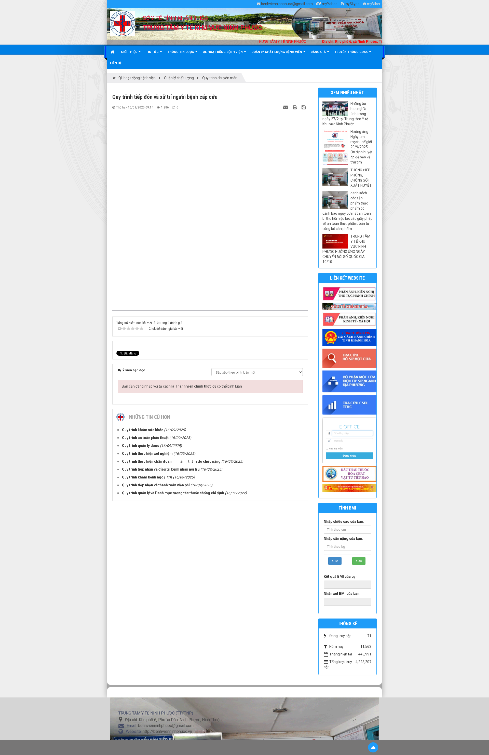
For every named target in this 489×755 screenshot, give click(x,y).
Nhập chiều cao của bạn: (344, 521)
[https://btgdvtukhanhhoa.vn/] (350, 488)
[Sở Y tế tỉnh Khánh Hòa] (350, 306)
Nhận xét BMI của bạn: (342, 594)
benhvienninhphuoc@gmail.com (287, 4)
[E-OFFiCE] (350, 440)
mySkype (352, 4)
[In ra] (295, 107)
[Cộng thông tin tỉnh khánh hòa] (350, 337)
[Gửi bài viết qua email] (286, 107)
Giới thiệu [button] (129, 52)
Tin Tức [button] (152, 52)
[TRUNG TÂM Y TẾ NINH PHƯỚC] (122, 23)
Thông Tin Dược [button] (181, 52)
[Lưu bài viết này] (304, 107)
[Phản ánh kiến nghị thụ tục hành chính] (350, 293)
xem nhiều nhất (347, 92)
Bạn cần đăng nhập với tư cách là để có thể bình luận (182, 386)
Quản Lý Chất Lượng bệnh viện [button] (277, 52)
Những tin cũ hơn (149, 417)
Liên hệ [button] (116, 63)
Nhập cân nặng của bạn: (343, 539)
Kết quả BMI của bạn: (341, 576)
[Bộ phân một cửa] (350, 381)
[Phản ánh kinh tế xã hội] (350, 319)
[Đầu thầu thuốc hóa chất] (350, 473)
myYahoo (329, 4)
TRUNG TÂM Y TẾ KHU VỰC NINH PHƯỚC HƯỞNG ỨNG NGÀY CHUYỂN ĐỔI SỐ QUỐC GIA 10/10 (346, 249)
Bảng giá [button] (319, 52)
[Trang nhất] (113, 52)
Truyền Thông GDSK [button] (351, 52)
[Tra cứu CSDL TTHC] (350, 404)
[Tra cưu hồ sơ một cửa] (350, 358)
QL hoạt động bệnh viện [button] (223, 52)
